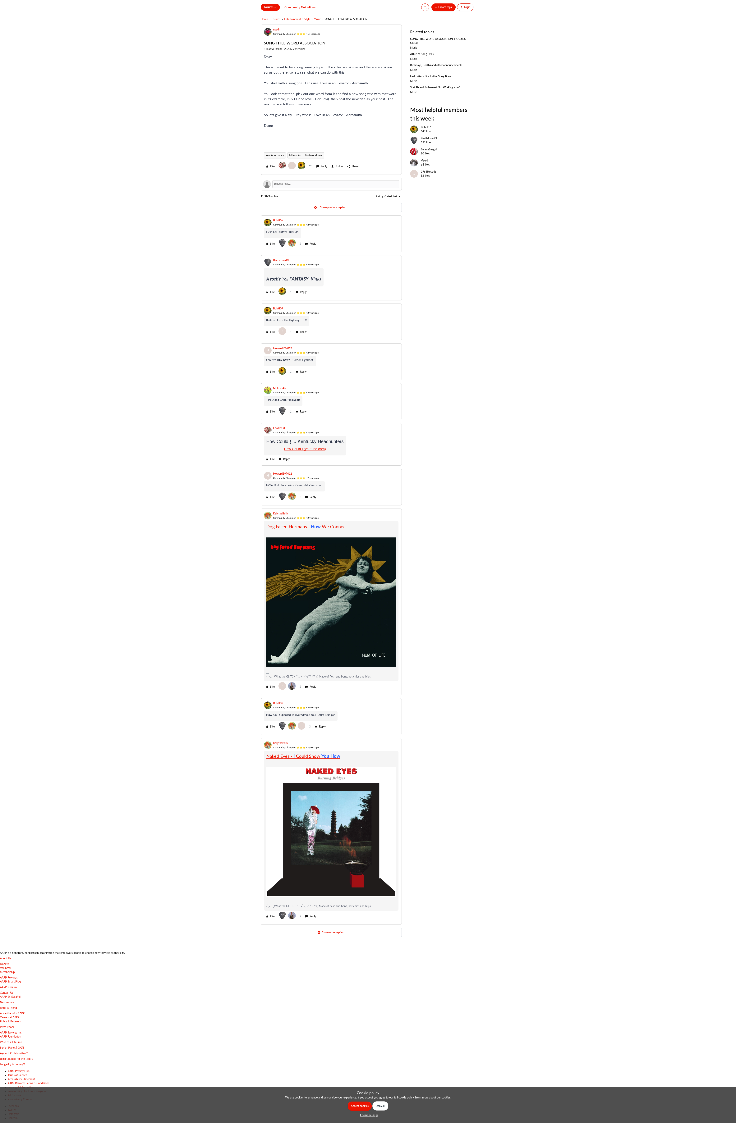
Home (264, 19)
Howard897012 (282, 348)
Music (317, 19)
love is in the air (275, 155)
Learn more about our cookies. (433, 1097)
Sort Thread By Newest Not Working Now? (435, 87)
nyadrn (277, 29)
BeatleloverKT (281, 260)
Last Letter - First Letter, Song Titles (430, 76)
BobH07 (278, 220)
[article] (331, 234)
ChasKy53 (279, 428)
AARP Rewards (9, 977)
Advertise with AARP (12, 1013)
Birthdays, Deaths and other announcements (436, 65)
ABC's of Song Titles (422, 54)
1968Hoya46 (428, 172)
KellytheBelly (280, 513)
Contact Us (6, 993)
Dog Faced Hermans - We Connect (306, 527)
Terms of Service (17, 1075)
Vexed (424, 160)
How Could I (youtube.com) (305, 449)
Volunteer (5, 968)
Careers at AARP (9, 1017)
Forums (276, 19)
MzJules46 (279, 388)
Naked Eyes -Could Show (303, 756)
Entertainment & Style (297, 19)
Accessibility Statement (21, 1079)
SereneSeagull (429, 149)
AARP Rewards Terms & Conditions (28, 1083)
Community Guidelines (299, 7)
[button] (443, 7)
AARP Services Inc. (11, 1032)
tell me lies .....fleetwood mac (306, 155)
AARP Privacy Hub (19, 1071)
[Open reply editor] (331, 184)
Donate (4, 964)
